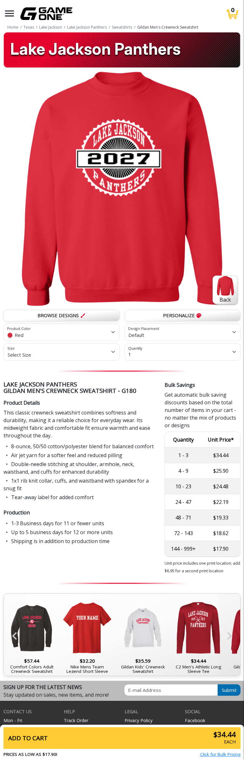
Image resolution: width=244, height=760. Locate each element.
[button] (9, 13)
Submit (229, 690)
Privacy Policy (138, 720)
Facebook (195, 720)
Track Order (76, 720)
